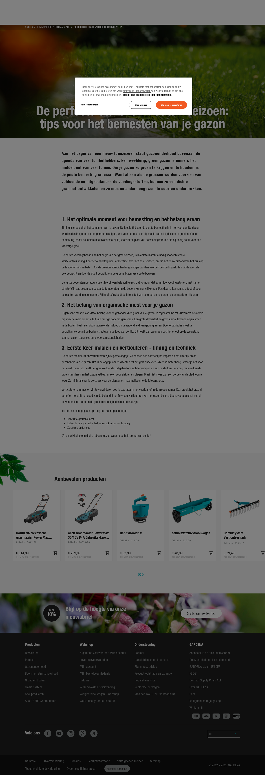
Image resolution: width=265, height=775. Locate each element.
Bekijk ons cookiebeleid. (137, 94)
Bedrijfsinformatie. (161, 94)
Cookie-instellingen (89, 104)
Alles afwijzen (141, 104)
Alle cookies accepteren (171, 104)
